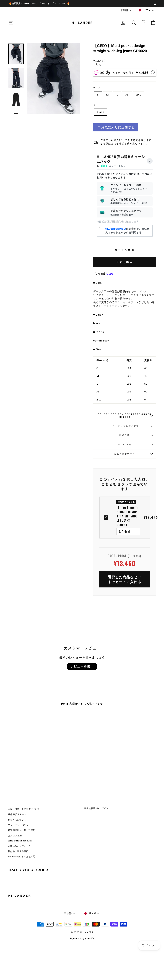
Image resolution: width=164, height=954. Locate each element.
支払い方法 (124, 444)
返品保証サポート (17, 814)
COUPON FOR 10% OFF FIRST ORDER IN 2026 (124, 416)
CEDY (109, 273)
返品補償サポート (124, 453)
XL (127, 94)
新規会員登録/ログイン (96, 808)
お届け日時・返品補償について (24, 809)
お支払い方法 (15, 835)
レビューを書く (82, 666)
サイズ (97, 87)
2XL (138, 94)
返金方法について (17, 820)
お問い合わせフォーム (19, 846)
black (100, 112)
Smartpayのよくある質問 (21, 856)
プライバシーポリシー (19, 825)
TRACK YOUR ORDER (28, 870)
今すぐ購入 (124, 261)
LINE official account (20, 840)
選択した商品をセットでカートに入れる (124, 579)
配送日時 (124, 435)
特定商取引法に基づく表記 (21, 830)
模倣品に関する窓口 (18, 851)
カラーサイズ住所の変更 (124, 426)
